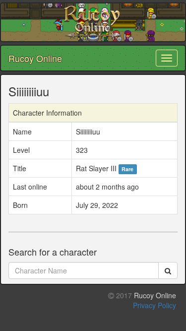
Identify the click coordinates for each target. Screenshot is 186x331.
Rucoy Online (35, 58)
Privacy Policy (154, 305)
